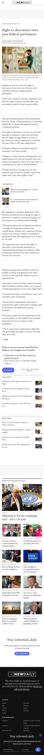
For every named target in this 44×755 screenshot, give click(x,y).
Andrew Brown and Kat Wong (12, 41)
